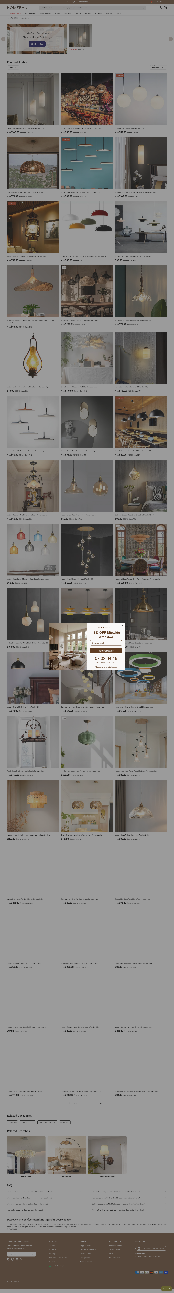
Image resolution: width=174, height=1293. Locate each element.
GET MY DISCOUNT (106, 651)
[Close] (122, 625)
